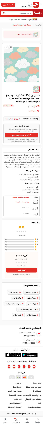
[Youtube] (13, 366)
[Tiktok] (19, 366)
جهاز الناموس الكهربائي (33, 399)
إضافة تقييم (21, 270)
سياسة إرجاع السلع (15, 391)
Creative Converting (22, 202)
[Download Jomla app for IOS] (13, 355)
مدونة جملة (17, 387)
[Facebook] (34, 366)
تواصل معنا (37, 383)
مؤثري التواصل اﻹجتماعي (32, 395)
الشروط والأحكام (16, 403)
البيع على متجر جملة (33, 387)
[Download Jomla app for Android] (30, 355)
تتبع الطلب (18, 399)
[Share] (6, 47)
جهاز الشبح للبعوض (34, 407)
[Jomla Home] (38, 13)
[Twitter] (24, 366)
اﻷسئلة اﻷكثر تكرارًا (15, 407)
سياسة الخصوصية (15, 395)
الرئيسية (38, 25)
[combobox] (18, 13)
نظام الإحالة (37, 391)
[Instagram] (29, 366)
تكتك (39, 403)
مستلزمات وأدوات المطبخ (20, 197)
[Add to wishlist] (11, 47)
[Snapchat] (8, 366)
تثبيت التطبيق (8, 4)
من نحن (19, 383)
